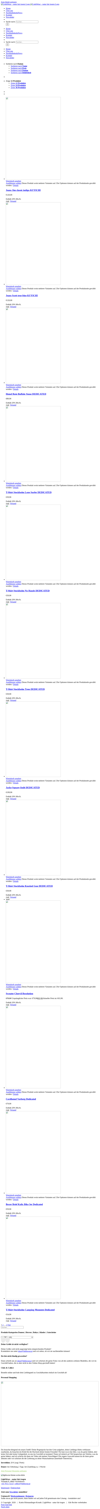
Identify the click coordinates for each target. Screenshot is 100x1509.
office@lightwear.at (22, 1484)
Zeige (18, 83)
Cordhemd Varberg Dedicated (21, 1099)
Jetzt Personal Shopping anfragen (14, 1471)
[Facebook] (3, 1339)
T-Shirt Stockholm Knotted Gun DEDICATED (29, 886)
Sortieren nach (19, 66)
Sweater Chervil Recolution (19, 993)
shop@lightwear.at (25, 1351)
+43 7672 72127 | (8, 1484)
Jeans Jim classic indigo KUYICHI (23, 190)
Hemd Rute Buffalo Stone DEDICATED (26, 394)
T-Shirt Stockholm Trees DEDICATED (25, 689)
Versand (13, 201)
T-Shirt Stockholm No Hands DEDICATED (28, 590)
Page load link (6, 1505)
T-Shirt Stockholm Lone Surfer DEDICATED (29, 492)
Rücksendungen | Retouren (22, 1496)
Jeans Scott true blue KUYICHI (22, 295)
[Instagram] (7, 1339)
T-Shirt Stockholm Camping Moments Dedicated (30, 1309)
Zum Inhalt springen (9, 2)
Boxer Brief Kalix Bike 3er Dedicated (24, 1204)
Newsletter (13, 1492)
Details (15, 185)
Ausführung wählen (13, 183)
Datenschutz (15, 1488)
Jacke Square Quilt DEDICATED (23, 787)
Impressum (5, 1488)
